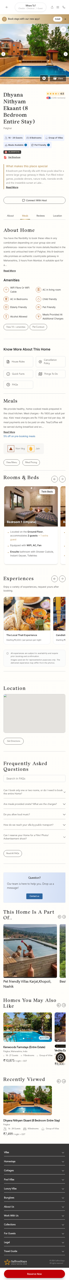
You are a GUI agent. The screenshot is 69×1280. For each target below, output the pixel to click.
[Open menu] (57, 7)
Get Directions (13, 741)
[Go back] (7, 7)
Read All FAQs (12, 853)
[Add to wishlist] (63, 30)
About (10, 216)
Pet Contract (38, 327)
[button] (27, 620)
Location (57, 216)
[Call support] (63, 7)
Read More (12, 187)
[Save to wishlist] (48, 1016)
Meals (25, 216)
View (60, 78)
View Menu (11, 462)
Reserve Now (34, 1273)
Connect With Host (36, 200)
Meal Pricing (31, 462)
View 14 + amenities (15, 327)
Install (57, 19)
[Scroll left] (54, 479)
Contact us (34, 896)
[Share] (52, 7)
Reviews (41, 216)
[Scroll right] (62, 479)
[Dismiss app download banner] (65, 19)
